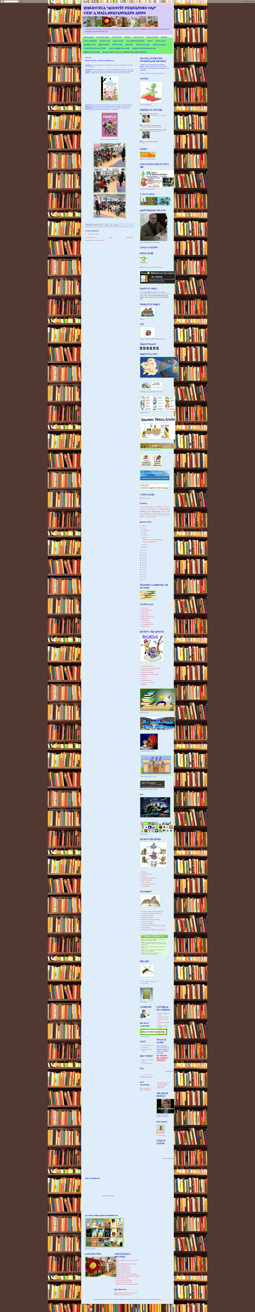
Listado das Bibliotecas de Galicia (124, 1282)
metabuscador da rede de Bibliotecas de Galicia (127, 1284)
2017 (143, 562)
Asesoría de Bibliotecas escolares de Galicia (126, 1264)
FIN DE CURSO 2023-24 (156, 131)
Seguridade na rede (89, 44)
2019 (143, 557)
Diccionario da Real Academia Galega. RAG (151, 913)
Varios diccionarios (146, 927)
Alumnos (150, 41)
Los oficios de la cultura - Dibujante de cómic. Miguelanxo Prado (162, 1086)
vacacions (147, 517)
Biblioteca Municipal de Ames (123, 1270)
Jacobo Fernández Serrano (147, 616)
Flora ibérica (144, 676)
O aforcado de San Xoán (147, 1045)
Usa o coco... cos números (147, 682)
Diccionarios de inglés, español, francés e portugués (153, 925)
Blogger (159, 1299)
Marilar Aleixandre (145, 618)
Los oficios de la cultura (163, 1084)
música (165, 515)
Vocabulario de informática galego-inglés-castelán (153, 929)
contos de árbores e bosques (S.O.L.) (150, 981)
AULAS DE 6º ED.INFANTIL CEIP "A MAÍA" (154, 130)
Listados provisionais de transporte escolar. (152, 127)
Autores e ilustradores (90, 41)
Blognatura (144, 872)
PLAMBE (158, 509)
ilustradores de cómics (163, 1017)
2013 (143, 572)
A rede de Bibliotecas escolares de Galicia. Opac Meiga (127, 1260)
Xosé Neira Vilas (145, 626)
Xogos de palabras (145, 886)
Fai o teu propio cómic (146, 1063)
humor (163, 513)
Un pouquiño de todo (146, 680)
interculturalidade (144, 515)
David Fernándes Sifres (147, 610)
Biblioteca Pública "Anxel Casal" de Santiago (126, 1274)
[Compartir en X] (113, 225)
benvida (148, 511)
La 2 (169, 1082)
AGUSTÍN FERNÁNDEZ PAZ (148, 507)
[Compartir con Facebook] (115, 225)
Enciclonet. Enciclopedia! (147, 672)
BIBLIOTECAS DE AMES (92, 52)
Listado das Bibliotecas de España (124, 1280)
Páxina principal (89, 37)
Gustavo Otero (144, 614)
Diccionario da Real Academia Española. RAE (152, 911)
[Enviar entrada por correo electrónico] (106, 224)
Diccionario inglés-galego (147, 923)
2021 (143, 552)
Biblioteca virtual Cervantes (122, 1278)
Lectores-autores (160, 41)
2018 (143, 560)
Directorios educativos (146, 874)
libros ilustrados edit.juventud (162, 1033)
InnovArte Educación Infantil (149, 141)
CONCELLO (167, 507)
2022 (143, 550)
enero (144, 547)
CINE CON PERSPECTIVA (150, 542)
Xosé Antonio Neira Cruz (147, 624)
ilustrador (167, 513)
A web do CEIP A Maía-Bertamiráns (151, 125)
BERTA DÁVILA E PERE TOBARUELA (153, 539)
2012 (143, 574)
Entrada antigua (129, 237)
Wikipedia (143, 684)
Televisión (164, 1082)
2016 (143, 565)
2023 (143, 528)
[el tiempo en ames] (145, 498)
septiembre (146, 530)
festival (151, 513)
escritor (146, 513)
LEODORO (161, 1133)
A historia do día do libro (147, 666)
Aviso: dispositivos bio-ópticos (135, 41)
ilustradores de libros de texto (163, 1023)
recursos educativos (146, 882)
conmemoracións (156, 511)
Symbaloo (164, 37)
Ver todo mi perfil (160, 1135)
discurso (141, 513)
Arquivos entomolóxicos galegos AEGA (151, 668)
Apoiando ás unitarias (159, 44)
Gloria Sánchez (145, 612)
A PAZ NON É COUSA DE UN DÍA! (95, 48)
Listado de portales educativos (148, 878)
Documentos (129, 44)
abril (144, 537)
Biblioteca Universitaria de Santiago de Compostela (128, 1276)
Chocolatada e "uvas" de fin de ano (158, 115)
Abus (143, 143)
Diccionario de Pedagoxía (147, 917)
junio (144, 532)
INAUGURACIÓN (144, 509)
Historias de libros (103, 44)
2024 (143, 525)
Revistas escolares (118, 41)
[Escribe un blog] (112, 225)
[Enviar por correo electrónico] (110, 225)
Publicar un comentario (93, 234)
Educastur (143, 876)
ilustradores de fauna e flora (163, 1019)
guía (154, 513)
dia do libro (166, 511)
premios (142, 517)
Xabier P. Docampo (146, 622)
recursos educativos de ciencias (148, 884)
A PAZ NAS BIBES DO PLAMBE (119, 48)
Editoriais (128, 37)
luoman (145, 1299)
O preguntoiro (144, 1047)
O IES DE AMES (117, 44)
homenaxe (158, 513)
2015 (143, 567)
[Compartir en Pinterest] (117, 225)
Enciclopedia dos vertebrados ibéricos (150, 674)
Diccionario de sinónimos (147, 921)
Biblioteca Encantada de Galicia (123, 1268)
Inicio (110, 237)
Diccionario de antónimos (147, 915)
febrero (145, 545)
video (150, 517)
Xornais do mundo (152, 37)
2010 (143, 579)
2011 (143, 577)
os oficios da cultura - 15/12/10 (162, 1058)
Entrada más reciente (90, 237)
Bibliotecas (160, 507)
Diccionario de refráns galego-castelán (150, 919)
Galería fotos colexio (103, 37)
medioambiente (159, 515)
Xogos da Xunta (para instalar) (146, 1049)
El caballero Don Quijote (147, 670)
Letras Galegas (152, 509)
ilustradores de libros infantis (163, 1026)
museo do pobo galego (146, 880)
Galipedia (143, 678)
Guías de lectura (117, 37)
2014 (143, 570)
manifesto (154, 515)
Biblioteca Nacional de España (123, 1272)
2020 (143, 555)
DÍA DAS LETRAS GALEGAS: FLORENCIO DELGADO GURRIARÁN (125, 52)
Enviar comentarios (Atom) (98, 240)
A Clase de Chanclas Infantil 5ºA (150, 114)
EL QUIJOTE (144, 983)
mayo (144, 535)
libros (149, 515)
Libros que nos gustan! (143, 44)
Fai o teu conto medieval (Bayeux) (147, 1060)
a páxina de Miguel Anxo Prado (164, 1014)
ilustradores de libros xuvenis (163, 1030)
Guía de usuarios (139, 37)
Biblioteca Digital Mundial (122, 1266)
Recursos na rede (105, 41)
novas (168, 515)
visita (153, 517)
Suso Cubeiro (144, 620)
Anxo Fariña (144, 608)
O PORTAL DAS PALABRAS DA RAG (144, 48)
